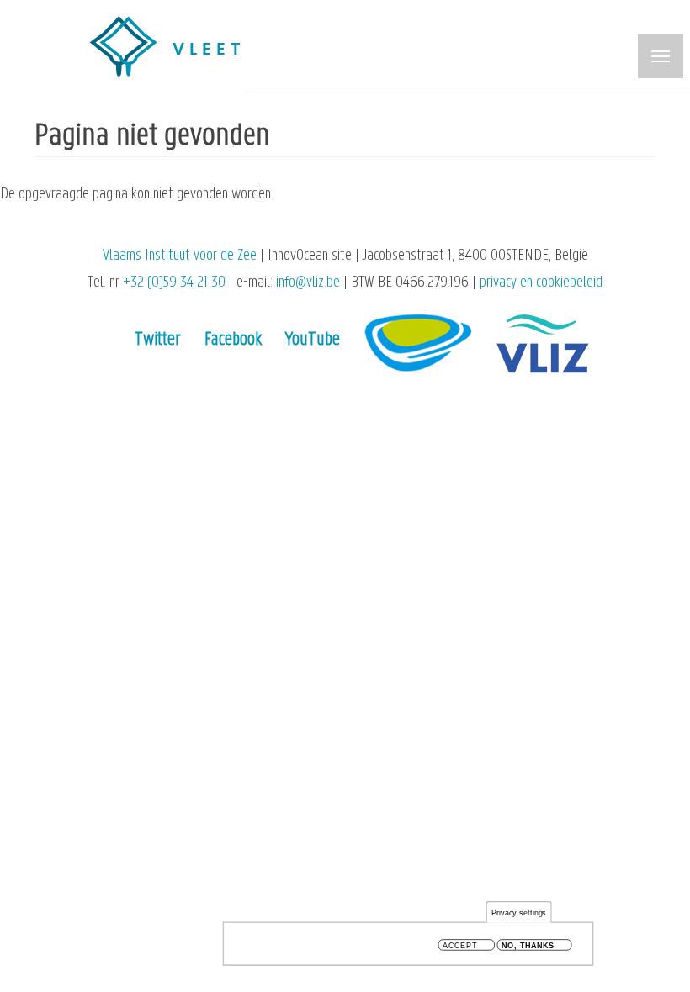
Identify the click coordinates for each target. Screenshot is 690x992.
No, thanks (528, 945)
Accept (460, 945)
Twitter (158, 340)
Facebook (233, 340)
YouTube (312, 340)
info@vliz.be (308, 283)
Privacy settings (519, 912)
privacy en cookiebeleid (541, 283)
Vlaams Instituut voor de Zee (180, 256)
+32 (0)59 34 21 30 (174, 283)
